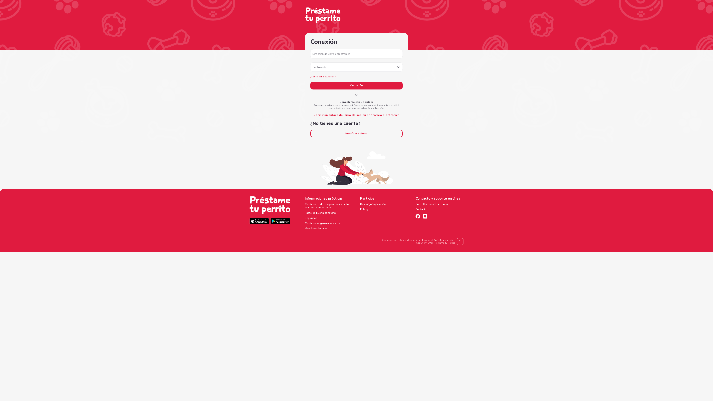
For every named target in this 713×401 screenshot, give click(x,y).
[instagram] (425, 217)
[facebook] (418, 217)
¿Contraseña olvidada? (323, 76)
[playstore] (280, 221)
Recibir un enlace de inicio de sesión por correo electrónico (356, 115)
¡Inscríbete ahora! (356, 133)
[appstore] (259, 221)
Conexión (356, 85)
